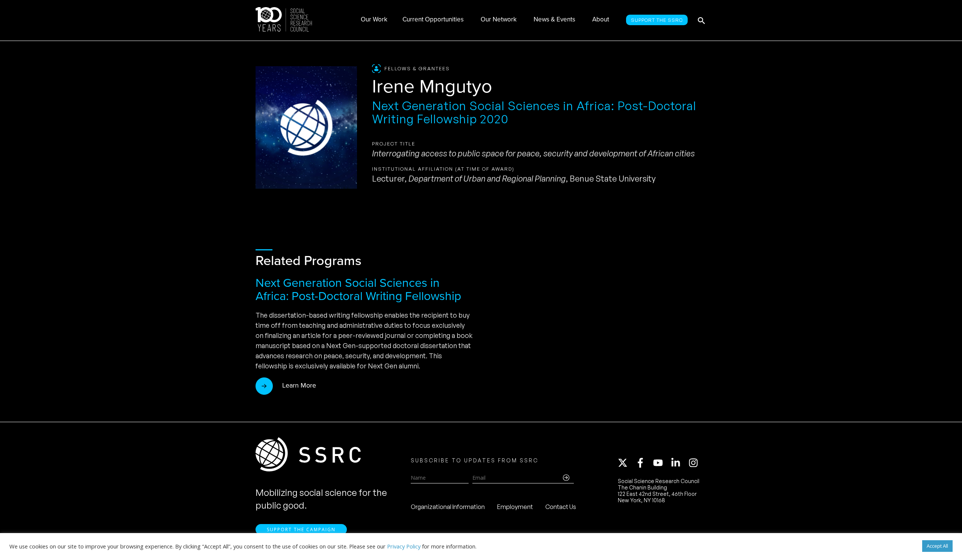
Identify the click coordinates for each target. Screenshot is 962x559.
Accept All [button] (937, 545)
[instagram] (694, 463)
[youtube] (661, 463)
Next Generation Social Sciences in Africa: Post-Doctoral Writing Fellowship (358, 289)
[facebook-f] (643, 463)
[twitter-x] (626, 463)
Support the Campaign (301, 529)
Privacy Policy (403, 546)
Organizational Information (448, 507)
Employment (515, 507)
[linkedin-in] (679, 463)
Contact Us (560, 507)
